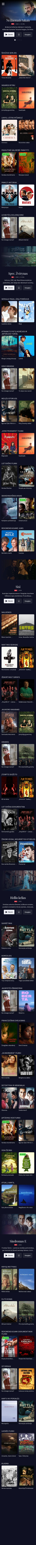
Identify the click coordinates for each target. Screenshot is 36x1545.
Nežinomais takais (18, 20)
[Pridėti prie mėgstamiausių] (19, 34)
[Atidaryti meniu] (3, 4)
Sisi (18, 586)
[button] (15, 40)
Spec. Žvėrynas (18, 273)
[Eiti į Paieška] (32, 4)
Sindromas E (18, 1241)
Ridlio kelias (18, 898)
